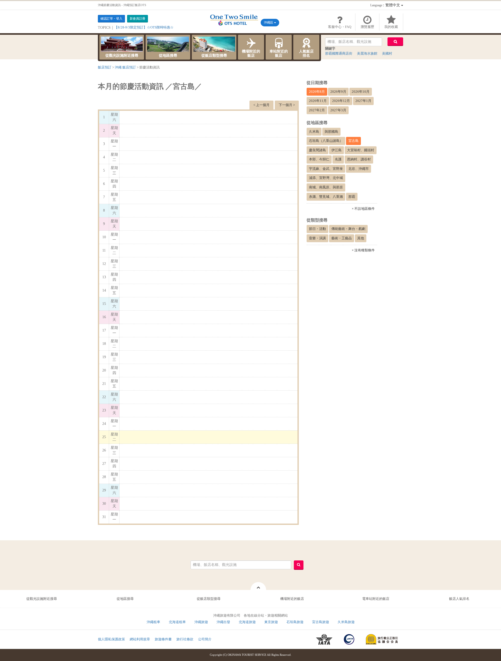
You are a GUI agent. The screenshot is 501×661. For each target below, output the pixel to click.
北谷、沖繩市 (358, 169)
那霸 (351, 197)
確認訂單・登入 (111, 18)
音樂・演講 (317, 238)
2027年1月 (363, 101)
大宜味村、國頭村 (360, 150)
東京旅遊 (271, 622)
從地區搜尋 (168, 55)
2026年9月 (338, 92)
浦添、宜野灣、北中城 (326, 178)
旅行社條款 (184, 639)
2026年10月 (360, 92)
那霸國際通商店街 (338, 53)
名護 (338, 159)
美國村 (387, 53)
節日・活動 (317, 229)
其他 (360, 238)
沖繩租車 (153, 622)
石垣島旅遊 (295, 622)
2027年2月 (317, 110)
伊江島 (336, 150)
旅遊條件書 (163, 639)
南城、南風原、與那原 (326, 187)
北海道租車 (177, 622)
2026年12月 (341, 101)
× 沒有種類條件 (363, 250)
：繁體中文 (385, 5)
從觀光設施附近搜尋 (121, 55)
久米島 (314, 132)
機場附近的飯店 (251, 53)
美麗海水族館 (367, 53)
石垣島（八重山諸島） (326, 141)
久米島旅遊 (346, 622)
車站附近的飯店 (279, 53)
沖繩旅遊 (201, 622)
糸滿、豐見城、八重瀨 (326, 197)
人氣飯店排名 (306, 53)
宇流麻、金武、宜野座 (326, 169)
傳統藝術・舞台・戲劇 (348, 229)
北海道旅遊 (247, 622)
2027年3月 (338, 110)
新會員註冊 (137, 18)
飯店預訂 (104, 67)
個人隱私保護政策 (111, 639)
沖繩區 (269, 22)
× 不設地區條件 (363, 209)
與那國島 (331, 132)
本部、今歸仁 (319, 159)
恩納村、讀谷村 (359, 159)
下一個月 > (287, 105)
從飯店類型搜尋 (214, 55)
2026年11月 (318, 101)
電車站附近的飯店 (375, 599)
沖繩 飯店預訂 (125, 67)
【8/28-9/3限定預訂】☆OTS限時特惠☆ (144, 27)
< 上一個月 (261, 105)
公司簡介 (205, 639)
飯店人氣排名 (459, 599)
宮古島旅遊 (320, 622)
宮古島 (353, 141)
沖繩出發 (223, 622)
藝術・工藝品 (341, 238)
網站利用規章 (140, 639)
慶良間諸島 (317, 150)
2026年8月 (317, 92)
